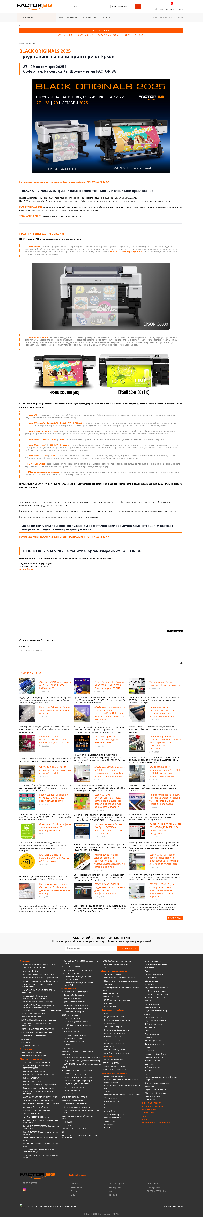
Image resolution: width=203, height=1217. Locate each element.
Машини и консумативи (115, 1049)
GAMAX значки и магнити (114, 1076)
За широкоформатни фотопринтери (39, 1088)
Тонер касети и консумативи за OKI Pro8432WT (79, 983)
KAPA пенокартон (110, 993)
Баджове (108, 1104)
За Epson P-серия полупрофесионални (39, 1084)
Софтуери (25, 1042)
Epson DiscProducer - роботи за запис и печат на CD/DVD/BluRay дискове (41, 1012)
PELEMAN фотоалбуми (112, 1036)
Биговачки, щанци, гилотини (117, 1020)
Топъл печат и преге (113, 1026)
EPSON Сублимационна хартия (77, 1025)
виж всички (174, 918)
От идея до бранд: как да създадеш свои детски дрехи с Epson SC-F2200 (55, 770)
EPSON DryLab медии (73, 1018)
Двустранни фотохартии (74, 1001)
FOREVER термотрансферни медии (77, 1070)
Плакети (148, 1037)
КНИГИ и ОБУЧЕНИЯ (151, 1103)
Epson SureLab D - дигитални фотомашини (39, 977)
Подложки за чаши (153, 1017)
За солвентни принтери (74, 1087)
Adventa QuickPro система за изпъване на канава (121, 988)
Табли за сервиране (153, 1024)
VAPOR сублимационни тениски (117, 961)
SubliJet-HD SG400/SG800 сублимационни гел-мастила (40, 1121)
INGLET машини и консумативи (116, 1000)
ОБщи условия (154, 1187)
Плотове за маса (152, 1004)
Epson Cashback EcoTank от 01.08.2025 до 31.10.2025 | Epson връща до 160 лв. (54, 797)
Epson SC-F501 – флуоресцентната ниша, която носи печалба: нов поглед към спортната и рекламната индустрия (108, 800)
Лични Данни (153, 1183)
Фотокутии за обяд (153, 961)
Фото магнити (110, 1098)
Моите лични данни (173, 1206)
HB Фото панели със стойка (157, 994)
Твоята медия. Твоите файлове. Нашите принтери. (164, 684)
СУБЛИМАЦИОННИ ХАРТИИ (74, 1097)
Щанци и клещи (152, 981)
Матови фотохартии (72, 998)
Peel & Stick (109, 1046)
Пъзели (148, 1030)
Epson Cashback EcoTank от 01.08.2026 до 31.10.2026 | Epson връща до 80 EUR (109, 685)
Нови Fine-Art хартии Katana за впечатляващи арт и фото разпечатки (54, 710)
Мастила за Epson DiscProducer (36, 1107)
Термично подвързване (114, 1040)
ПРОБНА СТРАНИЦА (156, 1191)
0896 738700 (159, 17)
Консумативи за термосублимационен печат (79, 1117)
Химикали (149, 967)
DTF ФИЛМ (107, 967)
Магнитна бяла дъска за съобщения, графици (161, 1078)
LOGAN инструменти (112, 974)
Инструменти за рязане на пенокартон (121, 981)
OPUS (105, 1013)
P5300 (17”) (65, 423)
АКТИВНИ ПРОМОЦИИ (153, 1106)
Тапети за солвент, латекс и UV (77, 1107)
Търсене (113, 1195)
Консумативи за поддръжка (33, 1035)
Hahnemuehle (68, 1028)
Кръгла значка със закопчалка (158, 1074)
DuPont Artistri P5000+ (71, 967)
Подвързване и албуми (113, 1010)
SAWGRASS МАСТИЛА (30, 1113)
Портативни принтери (31, 1016)
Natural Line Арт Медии (74, 1041)
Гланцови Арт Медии (73, 1038)
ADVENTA (107, 1091)
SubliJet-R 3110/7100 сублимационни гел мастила (40, 1133)
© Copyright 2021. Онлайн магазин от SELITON (101, 1214)
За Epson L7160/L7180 (32, 1078)
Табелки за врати (152, 1067)
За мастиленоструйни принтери (78, 1080)
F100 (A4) (64, 445)
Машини (108, 1003)
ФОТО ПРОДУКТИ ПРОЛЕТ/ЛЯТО (157, 1122)
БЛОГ (144, 1119)
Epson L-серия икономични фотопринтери (40, 981)
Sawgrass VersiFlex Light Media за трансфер (82, 1060)
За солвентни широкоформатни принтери (41, 1103)
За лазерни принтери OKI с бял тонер (80, 1077)
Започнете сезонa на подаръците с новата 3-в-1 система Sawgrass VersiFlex (54, 739)
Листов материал (152, 1007)
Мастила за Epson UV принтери (36, 1110)
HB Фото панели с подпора (156, 991)
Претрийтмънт (27, 1049)
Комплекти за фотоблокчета (116, 1030)
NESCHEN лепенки (111, 996)
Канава (67, 1045)
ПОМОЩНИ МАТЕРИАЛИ (114, 1066)
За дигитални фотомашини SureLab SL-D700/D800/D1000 (40, 1066)
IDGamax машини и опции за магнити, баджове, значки (121, 1080)
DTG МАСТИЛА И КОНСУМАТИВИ (78, 970)
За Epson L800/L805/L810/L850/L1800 (38, 1074)
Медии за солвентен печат (73, 1100)
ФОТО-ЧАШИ (149, 1099)
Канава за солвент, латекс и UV (77, 1103)
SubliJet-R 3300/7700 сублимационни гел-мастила (40, 1144)
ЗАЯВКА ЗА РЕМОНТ (68, 17)
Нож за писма (151, 977)
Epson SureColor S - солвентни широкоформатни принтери (34, 997)
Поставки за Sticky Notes (155, 1054)
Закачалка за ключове (155, 1044)
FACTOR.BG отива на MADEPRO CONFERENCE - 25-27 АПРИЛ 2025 (54, 857)
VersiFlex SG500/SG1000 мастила (36, 1117)
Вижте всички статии (101, 30)
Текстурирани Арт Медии (75, 1035)
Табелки (148, 1070)
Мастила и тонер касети (31, 1059)
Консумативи (110, 1006)
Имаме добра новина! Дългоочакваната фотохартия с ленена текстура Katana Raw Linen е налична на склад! (109, 860)
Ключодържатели (112, 1101)
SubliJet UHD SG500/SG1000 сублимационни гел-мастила (41, 1127)
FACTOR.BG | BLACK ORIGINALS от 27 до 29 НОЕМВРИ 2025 (106, 739)
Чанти (107, 1127)
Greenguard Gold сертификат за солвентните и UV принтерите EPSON (55, 827)
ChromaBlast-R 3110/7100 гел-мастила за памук (40, 1156)
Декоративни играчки (114, 1114)
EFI (63, 1132)
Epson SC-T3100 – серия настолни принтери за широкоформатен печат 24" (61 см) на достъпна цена (164, 859)
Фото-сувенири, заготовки (114, 1073)
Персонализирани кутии (155, 1089)
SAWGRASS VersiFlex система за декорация (39, 1020)
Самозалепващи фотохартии (76, 1008)
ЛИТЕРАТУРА (148, 1113)
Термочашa (109, 1121)
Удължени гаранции (30, 1045)
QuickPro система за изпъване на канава (122, 1094)
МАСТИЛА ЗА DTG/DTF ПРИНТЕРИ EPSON (40, 1097)
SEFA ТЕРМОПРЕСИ (111, 1063)
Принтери (25, 961)
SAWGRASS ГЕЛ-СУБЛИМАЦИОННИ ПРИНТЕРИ (36, 1024)
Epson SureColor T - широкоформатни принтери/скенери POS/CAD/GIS (37, 1006)
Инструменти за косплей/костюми (119, 977)
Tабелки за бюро (152, 1060)
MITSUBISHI (69, 1122)
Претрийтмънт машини (31, 1052)
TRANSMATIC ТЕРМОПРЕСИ (114, 1069)
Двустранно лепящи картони (115, 964)
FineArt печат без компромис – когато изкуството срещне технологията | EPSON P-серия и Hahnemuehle (165, 799)
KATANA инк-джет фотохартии (75, 991)
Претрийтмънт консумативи (33, 1055)
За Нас (74, 1191)
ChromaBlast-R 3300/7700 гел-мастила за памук (81, 962)
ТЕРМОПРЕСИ (108, 1056)
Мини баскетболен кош (155, 1093)
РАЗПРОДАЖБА (90, 17)
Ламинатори (109, 1023)
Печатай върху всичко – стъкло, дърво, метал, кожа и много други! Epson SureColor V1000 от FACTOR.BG (165, 742)
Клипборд (149, 1086)
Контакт (113, 1191)
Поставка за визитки (154, 1057)
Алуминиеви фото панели (156, 987)
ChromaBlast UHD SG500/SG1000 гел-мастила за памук (38, 1150)
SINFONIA (68, 1125)
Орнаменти (150, 1050)
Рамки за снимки (152, 1034)
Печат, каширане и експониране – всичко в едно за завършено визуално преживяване (162, 711)
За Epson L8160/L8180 (32, 1081)
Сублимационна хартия (74, 1011)
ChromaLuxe (149, 984)
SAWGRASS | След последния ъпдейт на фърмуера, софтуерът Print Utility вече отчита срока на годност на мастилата (110, 713)
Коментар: (25, 646)
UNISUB (147, 1014)
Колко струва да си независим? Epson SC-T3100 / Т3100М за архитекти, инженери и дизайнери (165, 771)
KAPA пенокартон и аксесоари (43, 472)
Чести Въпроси (116, 1183)
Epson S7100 (33, 337)
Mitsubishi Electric (30, 971)
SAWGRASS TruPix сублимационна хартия (82, 1057)
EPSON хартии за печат (72, 1015)
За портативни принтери (34, 1071)
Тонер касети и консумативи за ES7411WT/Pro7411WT (77, 978)
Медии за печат (68, 988)
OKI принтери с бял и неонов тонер (36, 1032)
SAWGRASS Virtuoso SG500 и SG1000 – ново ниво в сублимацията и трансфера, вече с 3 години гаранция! (109, 771)
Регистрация (115, 1187)
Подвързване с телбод (114, 1043)
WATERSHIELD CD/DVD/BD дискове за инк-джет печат (80, 1136)
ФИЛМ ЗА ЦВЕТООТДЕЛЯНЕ (74, 1128)
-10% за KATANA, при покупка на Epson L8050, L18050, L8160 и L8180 (55, 685)
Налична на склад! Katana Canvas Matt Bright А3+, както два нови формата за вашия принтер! (55, 889)
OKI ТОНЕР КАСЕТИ (70, 973)
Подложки (108, 1124)
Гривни (148, 1047)
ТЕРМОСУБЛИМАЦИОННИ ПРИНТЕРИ (38, 964)
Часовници (150, 1027)
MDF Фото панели (153, 1001)
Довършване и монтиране (114, 971)
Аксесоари (26, 1039)
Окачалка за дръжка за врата (158, 1083)
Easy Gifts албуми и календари (116, 1053)
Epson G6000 (33, 246)
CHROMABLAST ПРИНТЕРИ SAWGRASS (37, 1029)
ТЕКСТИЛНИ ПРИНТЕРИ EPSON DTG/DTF (38, 974)
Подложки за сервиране (155, 1020)
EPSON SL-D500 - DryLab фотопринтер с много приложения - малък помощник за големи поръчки (162, 890)
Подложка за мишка (154, 974)
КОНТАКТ (107, 17)
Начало (21, 26)
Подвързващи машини (114, 1016)
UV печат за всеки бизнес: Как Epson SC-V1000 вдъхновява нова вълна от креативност (109, 829)
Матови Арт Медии (72, 1031)
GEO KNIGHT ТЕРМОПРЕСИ (114, 1059)
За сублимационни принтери (76, 1083)
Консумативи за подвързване (117, 1033)
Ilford (64, 1067)
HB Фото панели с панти (155, 997)
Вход (180, 9)
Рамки (107, 1108)
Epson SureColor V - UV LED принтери (37, 1001)
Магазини (160, 9)
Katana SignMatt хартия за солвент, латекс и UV (82, 1111)
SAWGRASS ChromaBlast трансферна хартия (82, 1064)
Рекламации (77, 1187)
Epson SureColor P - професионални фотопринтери (36, 985)
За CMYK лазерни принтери (76, 1074)
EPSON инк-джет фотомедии (76, 1021)
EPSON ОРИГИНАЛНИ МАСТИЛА (35, 1062)
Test (144, 1116)
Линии (148, 971)
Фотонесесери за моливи (156, 964)
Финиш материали (72, 1090)
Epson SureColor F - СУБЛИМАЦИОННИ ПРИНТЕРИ (38, 991)
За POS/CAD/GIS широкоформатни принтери (38, 1092)
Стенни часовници (112, 1118)
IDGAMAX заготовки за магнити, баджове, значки (122, 1086)
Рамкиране (108, 984)
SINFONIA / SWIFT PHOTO (34, 967)
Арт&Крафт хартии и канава (76, 1005)
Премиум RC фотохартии (74, 995)
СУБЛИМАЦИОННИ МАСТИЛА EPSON (39, 1100)
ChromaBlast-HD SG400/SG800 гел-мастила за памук (41, 1138)
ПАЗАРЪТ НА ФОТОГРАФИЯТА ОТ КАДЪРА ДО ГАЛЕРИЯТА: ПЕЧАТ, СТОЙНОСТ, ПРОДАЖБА (165, 829)
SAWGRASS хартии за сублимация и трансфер (77, 1052)
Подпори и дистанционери (156, 1011)
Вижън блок (109, 1111)
